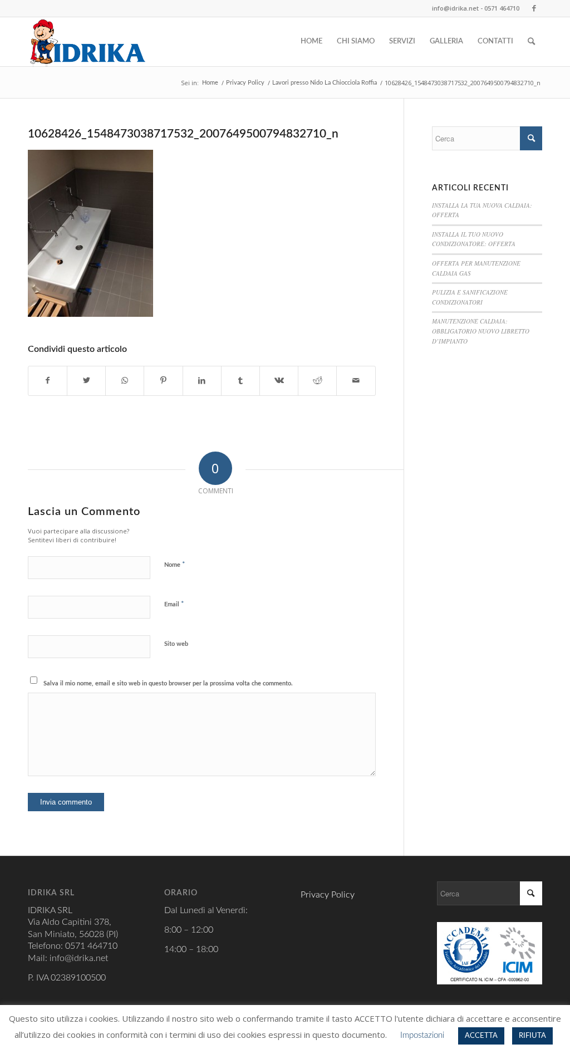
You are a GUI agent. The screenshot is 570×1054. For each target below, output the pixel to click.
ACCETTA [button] (481, 1036)
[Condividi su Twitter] (86, 380)
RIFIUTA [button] (532, 1036)
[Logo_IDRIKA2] (88, 41)
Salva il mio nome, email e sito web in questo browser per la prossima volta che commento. (168, 683)
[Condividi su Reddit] (317, 380)
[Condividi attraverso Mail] (356, 380)
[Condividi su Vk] (279, 380)
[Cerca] (531, 41)
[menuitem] (311, 41)
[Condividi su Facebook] (47, 380)
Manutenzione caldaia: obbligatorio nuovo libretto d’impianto (480, 331)
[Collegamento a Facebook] (533, 8)
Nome (174, 564)
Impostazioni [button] (422, 1035)
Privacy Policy (328, 894)
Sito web (176, 644)
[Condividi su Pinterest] (163, 380)
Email (174, 604)
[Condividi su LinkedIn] (202, 380)
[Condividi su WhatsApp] (125, 380)
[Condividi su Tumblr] (240, 380)
